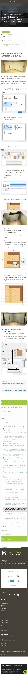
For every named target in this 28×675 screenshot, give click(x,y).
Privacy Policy (4, 620)
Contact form (4, 645)
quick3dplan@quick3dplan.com (9, 636)
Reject (11, 671)
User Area (3, 608)
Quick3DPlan (4, 603)
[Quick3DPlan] (14, 1)
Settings (17, 671)
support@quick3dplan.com (8, 640)
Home (2, 601)
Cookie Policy (4, 622)
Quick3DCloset (4, 605)
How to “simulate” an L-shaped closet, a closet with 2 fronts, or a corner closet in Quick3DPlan (14, 44)
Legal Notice (4, 624)
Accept (5, 671)
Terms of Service (5, 625)
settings (19, 669)
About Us (3, 610)
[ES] (26, 1)
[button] (14, 402)
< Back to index (6, 32)
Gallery (3, 607)
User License (4, 619)
